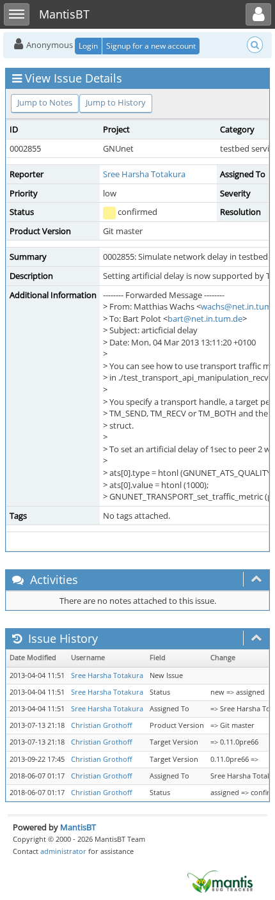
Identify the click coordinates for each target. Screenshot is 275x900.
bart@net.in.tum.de (205, 318)
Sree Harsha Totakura (144, 174)
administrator (63, 851)
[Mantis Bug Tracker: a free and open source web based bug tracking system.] (220, 881)
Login (88, 45)
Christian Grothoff (101, 725)
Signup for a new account (151, 45)
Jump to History (116, 102)
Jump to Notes (44, 102)
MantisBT (78, 827)
